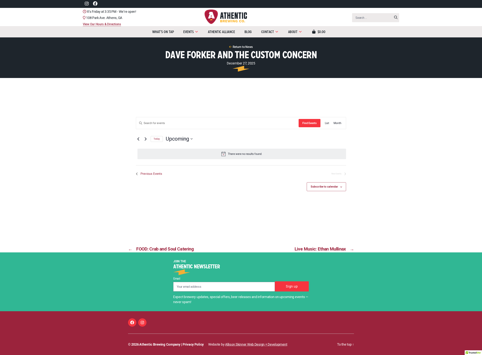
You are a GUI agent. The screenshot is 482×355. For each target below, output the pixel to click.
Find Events (309, 123)
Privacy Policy (193, 344)
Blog (248, 32)
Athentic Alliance (221, 32)
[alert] (241, 154)
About (292, 32)
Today (157, 139)
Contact (267, 32)
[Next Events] (145, 139)
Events (188, 32)
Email (176, 278)
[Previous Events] (138, 139)
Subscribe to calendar (324, 186)
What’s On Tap (163, 32)
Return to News (243, 47)
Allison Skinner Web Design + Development (256, 344)
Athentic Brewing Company (159, 344)
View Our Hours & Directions (102, 24)
